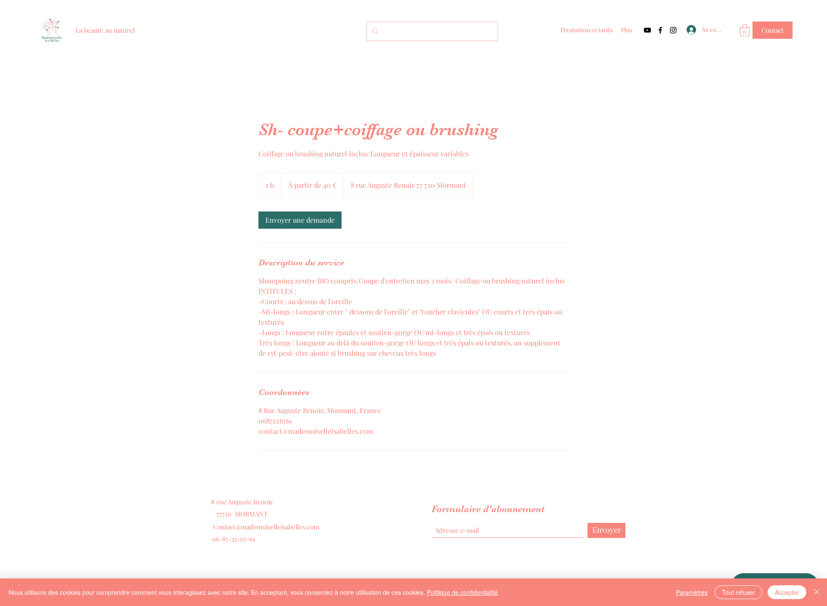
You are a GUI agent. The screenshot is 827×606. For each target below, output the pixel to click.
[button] (745, 30)
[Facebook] (660, 30)
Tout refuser (738, 592)
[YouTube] (647, 30)
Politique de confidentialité (462, 592)
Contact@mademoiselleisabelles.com (266, 526)
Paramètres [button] (692, 592)
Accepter (787, 592)
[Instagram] (673, 30)
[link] (300, 220)
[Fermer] (816, 592)
